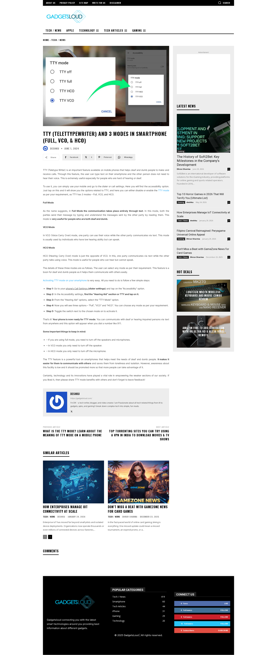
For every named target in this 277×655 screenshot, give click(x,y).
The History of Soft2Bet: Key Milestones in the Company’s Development (198, 161)
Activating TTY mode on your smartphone (65, 280)
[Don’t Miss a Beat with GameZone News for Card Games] (138, 482)
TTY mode (163, 190)
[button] (224, 2)
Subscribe (223, 630)
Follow (224, 610)
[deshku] (46, 148)
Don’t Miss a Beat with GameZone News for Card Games (138, 509)
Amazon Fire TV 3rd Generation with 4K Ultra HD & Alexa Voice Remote (203, 331)
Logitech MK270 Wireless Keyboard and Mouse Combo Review (203, 295)
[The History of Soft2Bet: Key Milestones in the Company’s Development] (203, 133)
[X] (71, 411)
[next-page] (50, 537)
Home (46, 40)
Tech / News (58, 40)
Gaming (181, 151)
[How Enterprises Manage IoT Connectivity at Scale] (73, 482)
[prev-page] (45, 537)
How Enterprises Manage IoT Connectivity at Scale (65, 509)
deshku (54, 148)
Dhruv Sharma (129, 516)
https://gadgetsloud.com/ (81, 398)
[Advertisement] (203, 74)
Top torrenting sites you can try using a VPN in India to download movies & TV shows (139, 435)
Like (226, 603)
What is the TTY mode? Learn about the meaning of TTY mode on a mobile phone (72, 433)
